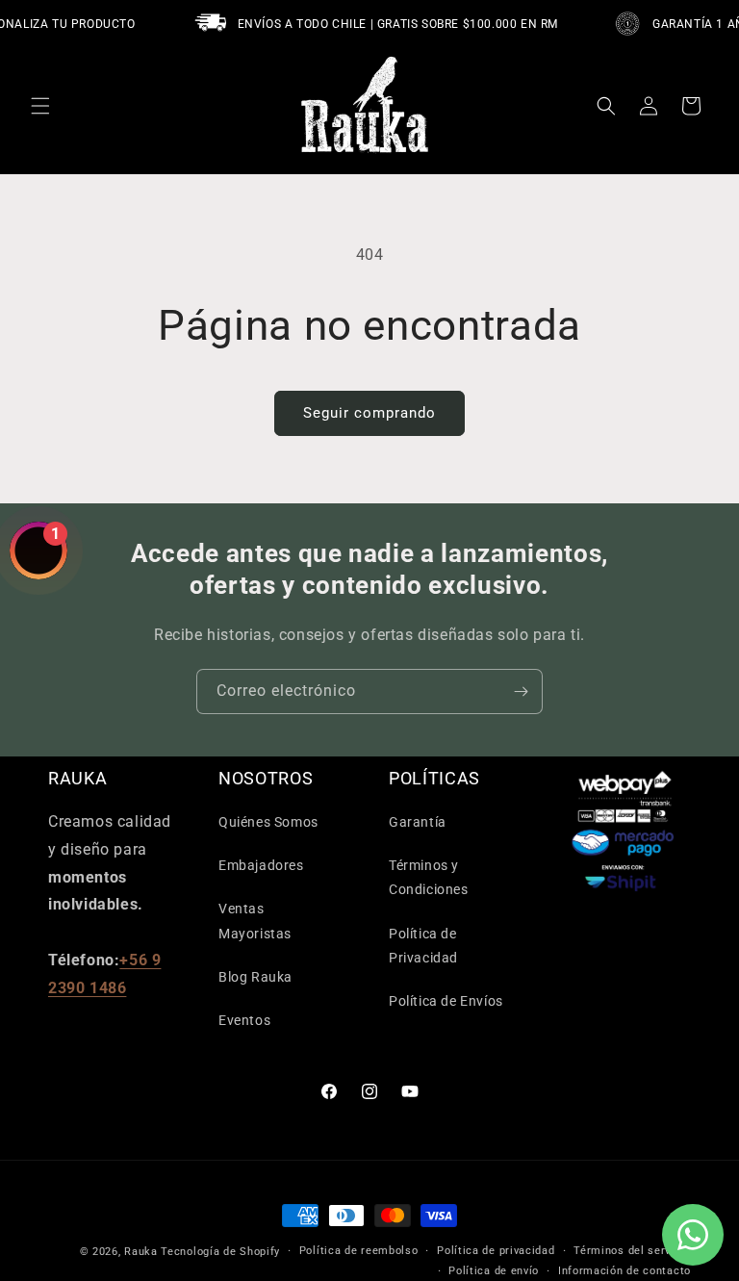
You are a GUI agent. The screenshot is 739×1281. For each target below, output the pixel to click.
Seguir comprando (369, 413)
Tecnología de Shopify (220, 1251)
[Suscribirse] (520, 691)
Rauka (141, 1251)
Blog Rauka (255, 977)
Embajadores (261, 865)
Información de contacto (624, 1271)
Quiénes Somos (268, 822)
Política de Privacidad (423, 945)
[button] (40, 106)
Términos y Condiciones (429, 877)
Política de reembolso (359, 1250)
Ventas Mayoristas (255, 920)
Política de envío (493, 1271)
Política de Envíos (446, 1001)
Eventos (244, 1020)
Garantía (417, 822)
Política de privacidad (495, 1250)
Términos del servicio (632, 1250)
